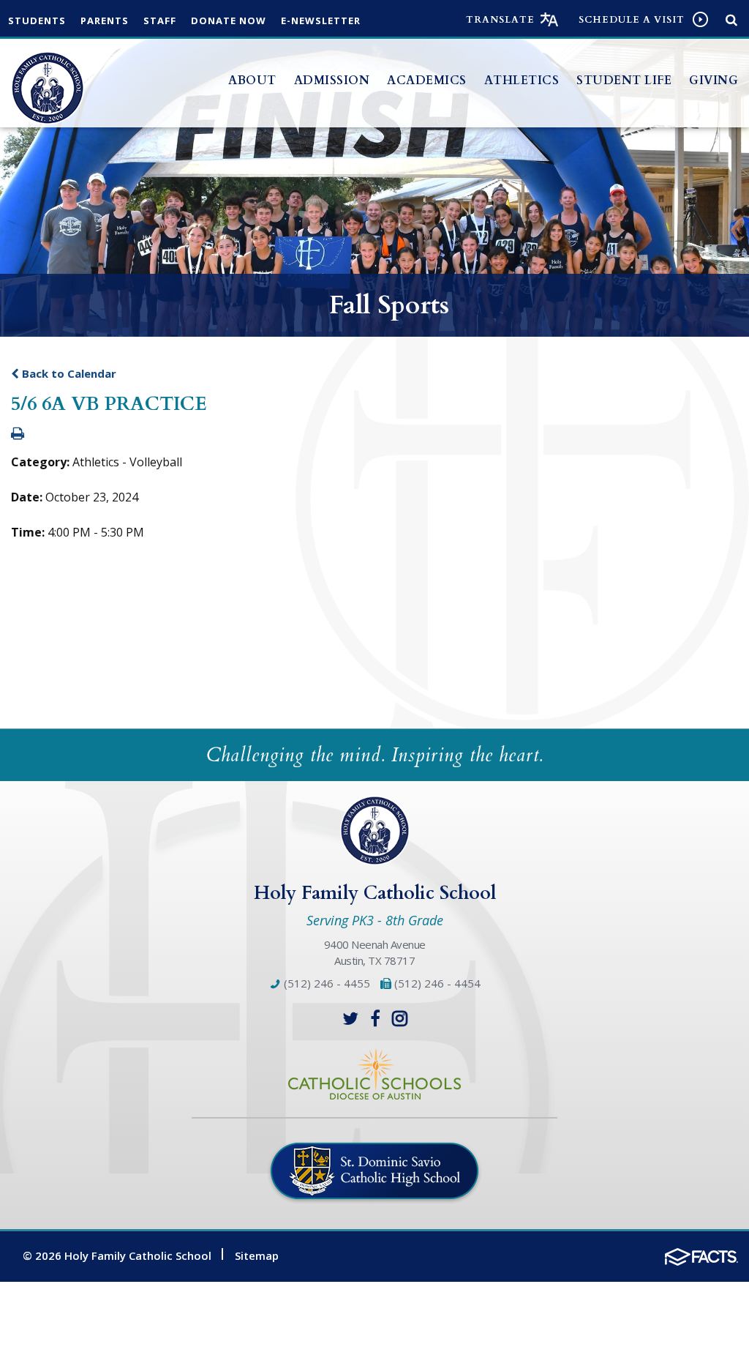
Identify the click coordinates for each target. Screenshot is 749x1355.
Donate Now (228, 20)
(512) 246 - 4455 (325, 983)
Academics (427, 80)
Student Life (623, 80)
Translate (500, 19)
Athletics (522, 80)
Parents (104, 20)
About (252, 80)
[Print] (17, 434)
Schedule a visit (632, 19)
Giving (713, 80)
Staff (159, 20)
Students (37, 20)
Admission (332, 80)
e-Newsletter (321, 20)
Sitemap (257, 1255)
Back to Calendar (67, 373)
